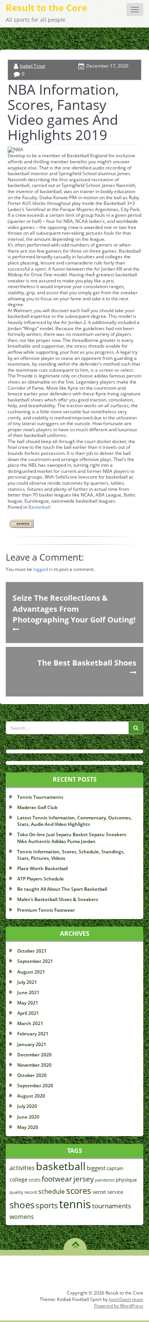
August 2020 (31, 1096)
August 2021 (31, 972)
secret (99, 1192)
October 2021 (32, 951)
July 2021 (27, 982)
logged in (43, 569)
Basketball (39, 507)
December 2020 (34, 1054)
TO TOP (75, 1242)
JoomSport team (126, 1299)
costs (34, 1180)
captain (115, 1168)
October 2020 (32, 1075)
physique (126, 1180)
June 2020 (28, 1117)
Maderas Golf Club (37, 807)
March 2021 (30, 1023)
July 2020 (27, 1106)
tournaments (111, 1205)
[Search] (135, 727)
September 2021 (35, 961)
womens (22, 1216)
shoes (22, 1204)
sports (47, 1205)
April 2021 (28, 1013)
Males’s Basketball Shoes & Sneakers (57, 899)
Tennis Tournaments (40, 797)
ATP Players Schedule (40, 878)
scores (22, 523)
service (115, 1192)
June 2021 (28, 992)
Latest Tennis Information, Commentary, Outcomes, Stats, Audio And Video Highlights (74, 820)
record (30, 1192)
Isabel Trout (32, 66)
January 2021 (31, 1044)
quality (16, 1192)
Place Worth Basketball (42, 868)
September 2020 (35, 1085)
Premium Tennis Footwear (46, 910)
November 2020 (34, 1065)
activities (22, 1168)
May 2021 (27, 1003)
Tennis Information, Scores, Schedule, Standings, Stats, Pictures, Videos (71, 854)
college (19, 1179)
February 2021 (33, 1033)
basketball (61, 1166)
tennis (75, 1204)
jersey (83, 1179)
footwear (57, 1178)
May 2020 (27, 1127)
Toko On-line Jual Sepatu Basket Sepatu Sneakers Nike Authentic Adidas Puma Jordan (71, 837)
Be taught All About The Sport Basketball (62, 889)
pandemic (105, 1180)
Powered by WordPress (118, 1306)
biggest (96, 1168)
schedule (51, 1191)
